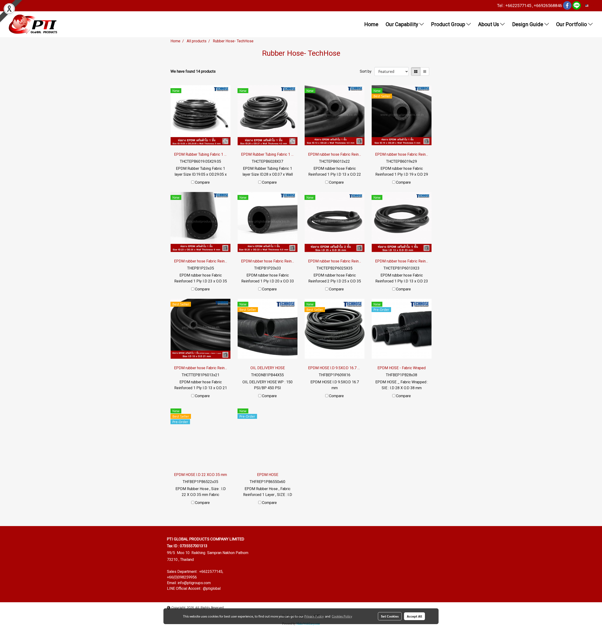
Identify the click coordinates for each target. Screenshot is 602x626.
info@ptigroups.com (194, 583)
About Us (489, 24)
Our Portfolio (572, 24)
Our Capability (402, 24)
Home (371, 24)
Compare (202, 182)
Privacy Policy (314, 616)
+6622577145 (210, 571)
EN (590, 5)
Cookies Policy (342, 616)
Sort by (367, 71)
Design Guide (528, 24)
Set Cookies (390, 616)
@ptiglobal (212, 588)
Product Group (448, 24)
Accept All (414, 616)
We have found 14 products (193, 71)
